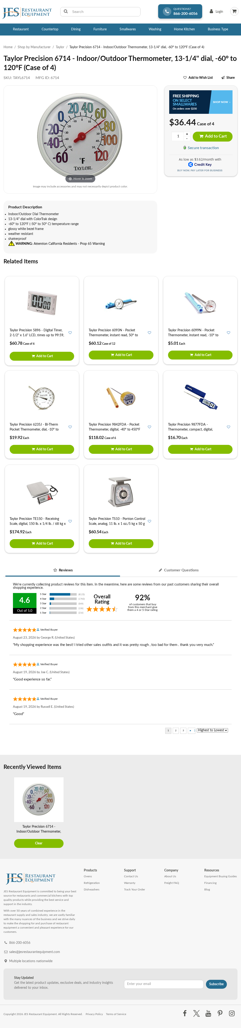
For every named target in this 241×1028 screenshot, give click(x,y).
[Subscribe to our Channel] (208, 1013)
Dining (75, 29)
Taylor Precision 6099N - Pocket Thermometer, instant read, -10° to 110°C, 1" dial (193, 335)
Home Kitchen (184, 29)
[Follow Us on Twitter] (196, 1013)
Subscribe (216, 984)
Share (230, 77)
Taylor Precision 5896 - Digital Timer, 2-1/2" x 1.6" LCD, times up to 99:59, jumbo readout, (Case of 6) (37, 335)
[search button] (65, 11)
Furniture (100, 29)
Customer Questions (181, 570)
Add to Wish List (201, 77)
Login (215, 13)
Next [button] (232, 813)
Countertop (50, 29)
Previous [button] (8, 813)
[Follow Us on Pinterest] (220, 1013)
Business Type (218, 29)
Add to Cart (215, 136)
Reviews (65, 570)
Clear (38, 843)
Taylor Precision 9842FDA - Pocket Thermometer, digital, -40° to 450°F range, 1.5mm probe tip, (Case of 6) (114, 429)
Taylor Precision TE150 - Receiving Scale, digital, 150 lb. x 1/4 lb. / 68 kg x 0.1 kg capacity (38, 523)
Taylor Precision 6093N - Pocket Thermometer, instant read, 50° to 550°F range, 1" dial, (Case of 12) (113, 335)
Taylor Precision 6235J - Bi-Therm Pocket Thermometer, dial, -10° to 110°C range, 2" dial (34, 429)
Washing (155, 29)
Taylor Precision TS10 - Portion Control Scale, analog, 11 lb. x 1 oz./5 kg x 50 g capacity (117, 523)
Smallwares (128, 29)
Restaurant (21, 29)
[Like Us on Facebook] (184, 1013)
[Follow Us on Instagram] (232, 1013)
